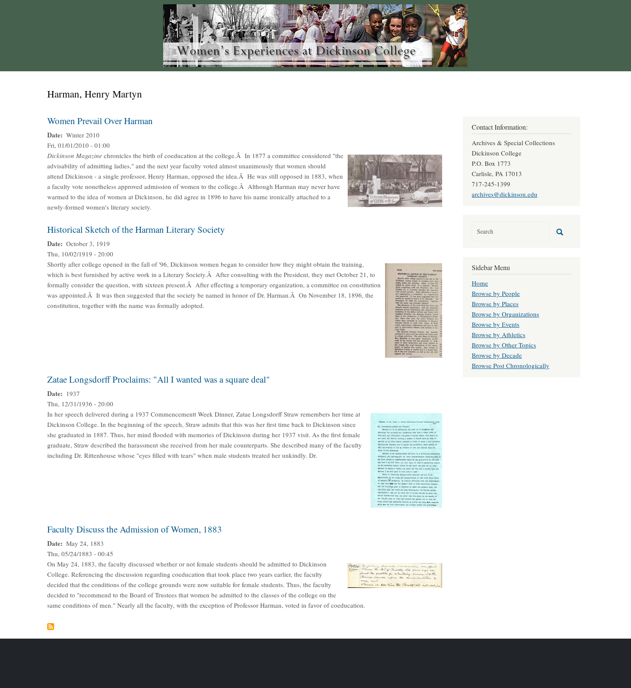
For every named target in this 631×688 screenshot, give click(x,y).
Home (480, 283)
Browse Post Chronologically (510, 365)
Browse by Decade (497, 355)
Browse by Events (495, 324)
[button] (395, 179)
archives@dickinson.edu (504, 194)
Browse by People (496, 293)
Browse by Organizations (505, 314)
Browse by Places (495, 303)
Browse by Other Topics (504, 345)
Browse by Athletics (498, 334)
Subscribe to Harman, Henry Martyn (50, 626)
